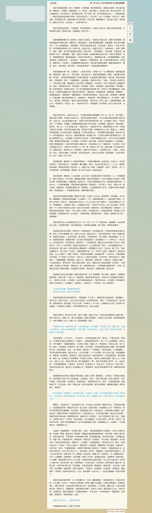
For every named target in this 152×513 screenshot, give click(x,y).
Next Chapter (120, 511)
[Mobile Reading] (130, 34)
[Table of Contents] (130, 28)
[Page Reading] (130, 40)
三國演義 (53, 3)
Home (130, 24)
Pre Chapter (111, 511)
